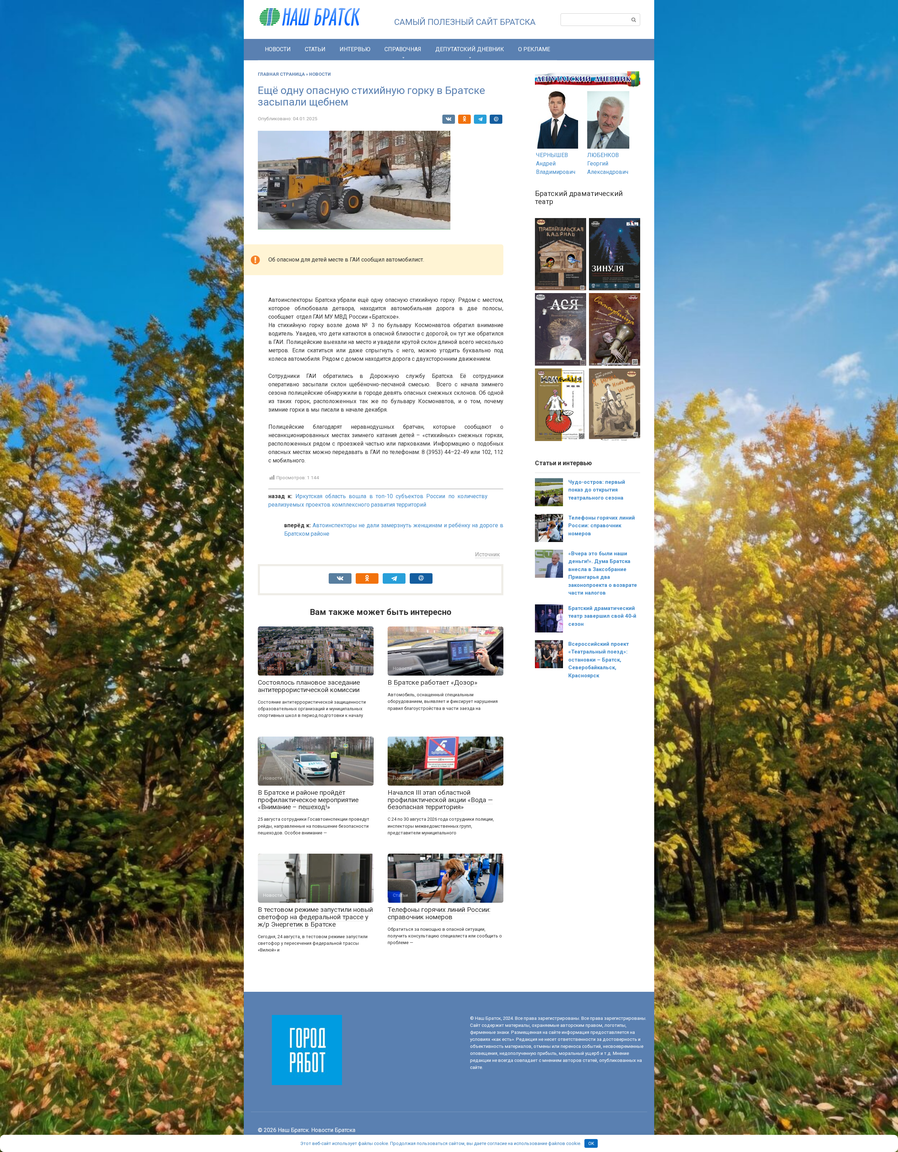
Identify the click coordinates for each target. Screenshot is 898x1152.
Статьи (315, 49)
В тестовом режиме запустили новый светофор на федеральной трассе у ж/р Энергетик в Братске (315, 917)
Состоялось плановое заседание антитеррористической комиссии (309, 686)
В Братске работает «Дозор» (432, 682)
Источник (487, 554)
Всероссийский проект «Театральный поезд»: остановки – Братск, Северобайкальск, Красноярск (598, 660)
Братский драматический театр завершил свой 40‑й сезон (602, 616)
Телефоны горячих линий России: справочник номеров (439, 913)
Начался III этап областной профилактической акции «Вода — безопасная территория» (440, 799)
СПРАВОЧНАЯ (402, 49)
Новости (278, 49)
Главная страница (281, 74)
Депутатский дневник (469, 49)
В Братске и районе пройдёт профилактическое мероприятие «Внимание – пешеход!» (308, 799)
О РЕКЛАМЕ (534, 49)
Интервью (355, 49)
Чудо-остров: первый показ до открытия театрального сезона (596, 490)
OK (591, 1143)
